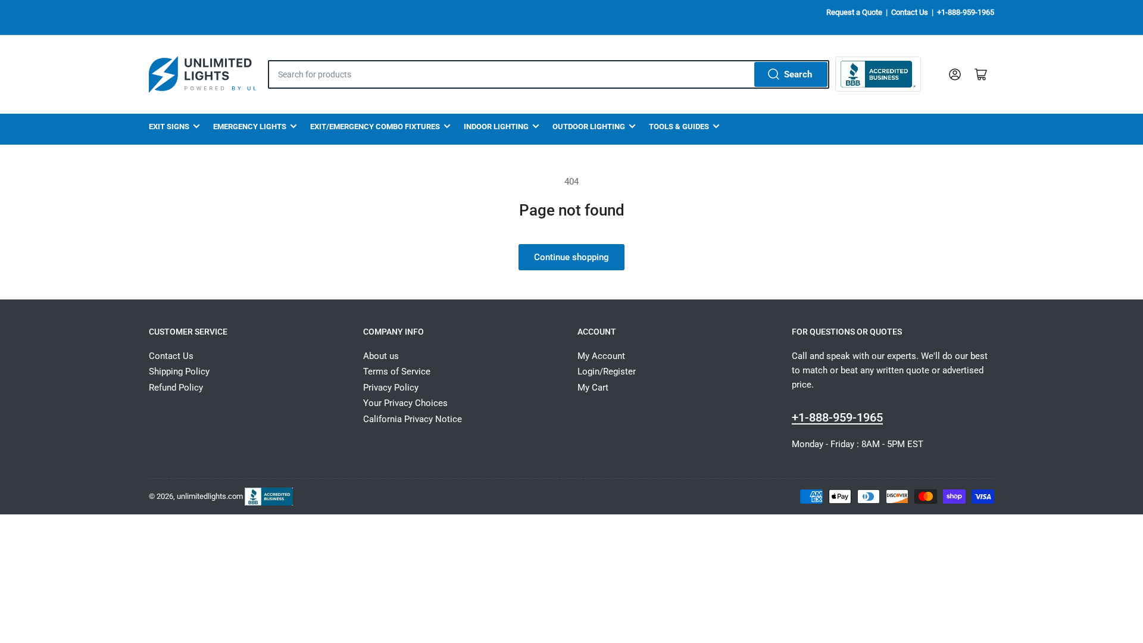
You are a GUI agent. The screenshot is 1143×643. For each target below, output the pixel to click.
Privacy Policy (391, 387)
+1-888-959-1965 (965, 12)
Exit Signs (169, 126)
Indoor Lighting (496, 126)
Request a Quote (854, 12)
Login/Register (606, 371)
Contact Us (909, 12)
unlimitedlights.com (210, 495)
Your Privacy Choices (405, 403)
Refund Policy (176, 387)
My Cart (592, 387)
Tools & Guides (679, 126)
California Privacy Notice (412, 419)
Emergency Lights (249, 126)
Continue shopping (571, 257)
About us (381, 356)
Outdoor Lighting (588, 126)
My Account (601, 356)
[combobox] (548, 74)
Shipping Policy (179, 371)
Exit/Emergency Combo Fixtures (375, 126)
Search (798, 74)
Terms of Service (396, 371)
